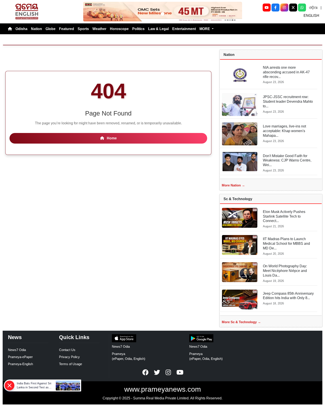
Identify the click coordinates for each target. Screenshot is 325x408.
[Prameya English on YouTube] (180, 372)
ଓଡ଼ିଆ (313, 7)
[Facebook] (275, 7)
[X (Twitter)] (293, 7)
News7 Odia (17, 350)
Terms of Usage (70, 364)
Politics (138, 29)
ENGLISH (311, 15)
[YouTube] (267, 7)
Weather (99, 29)
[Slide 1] (162, 14)
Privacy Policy (69, 357)
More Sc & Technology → (241, 322)
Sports (83, 29)
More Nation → (233, 185)
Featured (66, 29)
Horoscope (119, 29)
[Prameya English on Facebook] (145, 372)
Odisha (21, 29)
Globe (50, 29)
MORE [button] (205, 29)
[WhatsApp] (302, 7)
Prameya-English (20, 364)
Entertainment (184, 29)
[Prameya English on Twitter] (157, 372)
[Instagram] (284, 7)
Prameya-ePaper (20, 357)
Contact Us (67, 350)
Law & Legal (158, 29)
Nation (36, 29)
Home (111, 138)
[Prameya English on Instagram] (168, 372)
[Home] (10, 29)
